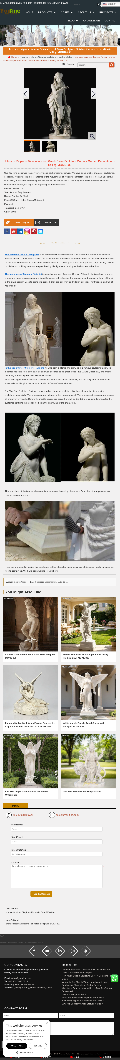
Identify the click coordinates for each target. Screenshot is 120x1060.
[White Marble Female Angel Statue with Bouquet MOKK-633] (88, 692)
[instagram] (73, 951)
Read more (28, 1039)
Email (76, 1057)
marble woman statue (34, 943)
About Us (84, 12)
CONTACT (111, 20)
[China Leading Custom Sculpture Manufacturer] (10, 11)
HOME (29, 12)
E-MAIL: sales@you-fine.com (16, 3)
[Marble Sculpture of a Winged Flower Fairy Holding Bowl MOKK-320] (88, 624)
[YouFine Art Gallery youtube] (4, 992)
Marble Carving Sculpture (43, 57)
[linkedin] (20, 231)
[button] (26, 1052)
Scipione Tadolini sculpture (11, 943)
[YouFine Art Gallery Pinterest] (6, 992)
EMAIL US (50, 222)
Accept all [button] (17, 1045)
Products (45, 12)
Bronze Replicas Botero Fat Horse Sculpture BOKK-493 (33, 923)
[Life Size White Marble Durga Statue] (88, 761)
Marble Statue (65, 57)
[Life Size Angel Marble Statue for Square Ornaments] (30, 761)
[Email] (40, 231)
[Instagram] (27, 231)
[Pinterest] (34, 231)
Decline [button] (38, 1045)
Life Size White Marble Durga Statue (82, 791)
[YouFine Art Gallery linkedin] (5, 992)
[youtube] (14, 231)
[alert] (26, 1038)
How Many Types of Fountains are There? (83, 1000)
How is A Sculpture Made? (75, 994)
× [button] (46, 1023)
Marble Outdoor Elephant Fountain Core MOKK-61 (31, 912)
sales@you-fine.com (67, 815)
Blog (71, 20)
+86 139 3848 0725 (18, 981)
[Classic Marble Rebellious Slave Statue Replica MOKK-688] (30, 624)
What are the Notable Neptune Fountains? (83, 997)
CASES (65, 12)
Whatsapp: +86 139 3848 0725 (51, 3)
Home (16, 1056)
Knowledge (91, 20)
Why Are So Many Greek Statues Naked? (82, 1003)
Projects (106, 12)
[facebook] (7, 231)
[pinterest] (85, 951)
